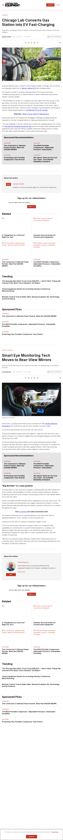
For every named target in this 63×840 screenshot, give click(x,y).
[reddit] (34, 43)
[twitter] (31, 43)
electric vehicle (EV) (29, 88)
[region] (31, 834)
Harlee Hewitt (6, 36)
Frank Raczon (6, 372)
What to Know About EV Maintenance (35, 114)
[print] (60, 43)
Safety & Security (7, 350)
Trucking (5, 15)
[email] (37, 43)
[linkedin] (28, 43)
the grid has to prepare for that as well (18, 126)
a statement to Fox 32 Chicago (37, 110)
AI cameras (23, 512)
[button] (3, 5)
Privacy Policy (55, 832)
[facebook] (25, 43)
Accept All (31, 836)
